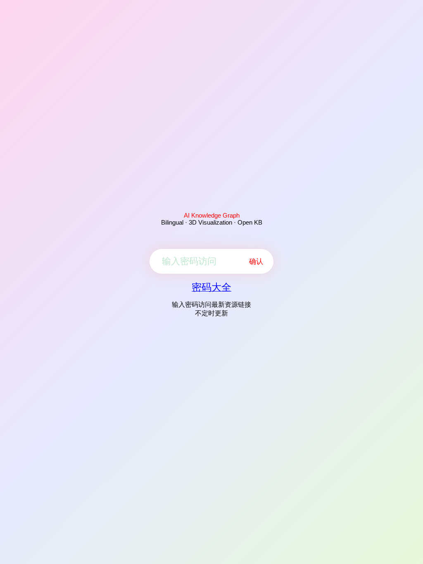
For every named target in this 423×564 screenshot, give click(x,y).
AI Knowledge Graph (212, 215)
